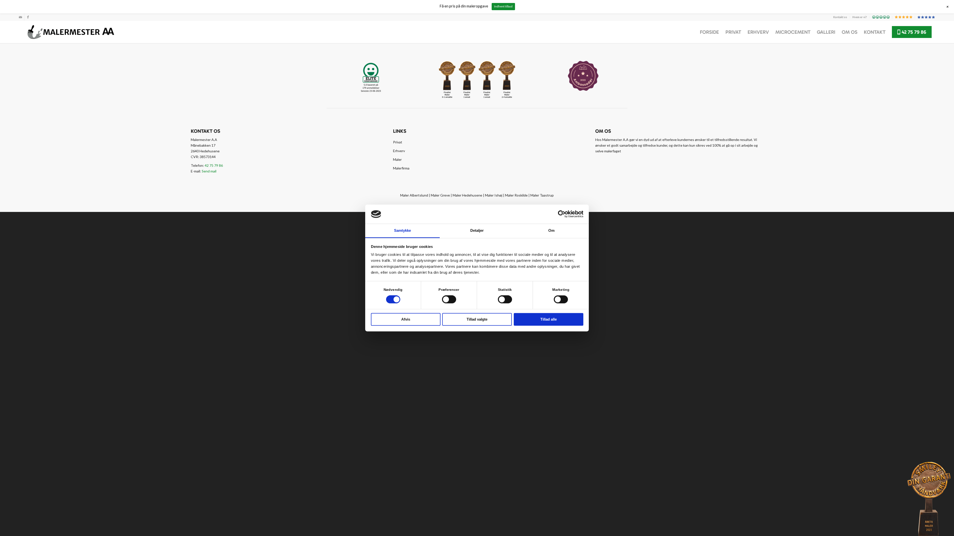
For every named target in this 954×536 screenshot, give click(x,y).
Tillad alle (548, 319)
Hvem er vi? (859, 17)
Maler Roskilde (516, 195)
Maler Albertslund (414, 195)
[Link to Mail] (20, 17)
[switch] (449, 299)
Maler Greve (440, 195)
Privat (397, 142)
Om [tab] (551, 230)
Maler (397, 159)
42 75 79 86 (214, 165)
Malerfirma (401, 168)
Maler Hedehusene (467, 195)
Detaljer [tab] (477, 230)
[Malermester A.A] (71, 32)
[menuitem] (840, 17)
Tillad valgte (477, 319)
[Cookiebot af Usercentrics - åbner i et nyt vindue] (561, 214)
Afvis (405, 319)
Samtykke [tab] (402, 230)
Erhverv (399, 151)
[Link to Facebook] (28, 17)
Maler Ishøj (493, 195)
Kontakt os (840, 17)
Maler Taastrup (542, 195)
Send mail (209, 171)
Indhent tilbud (503, 6)
